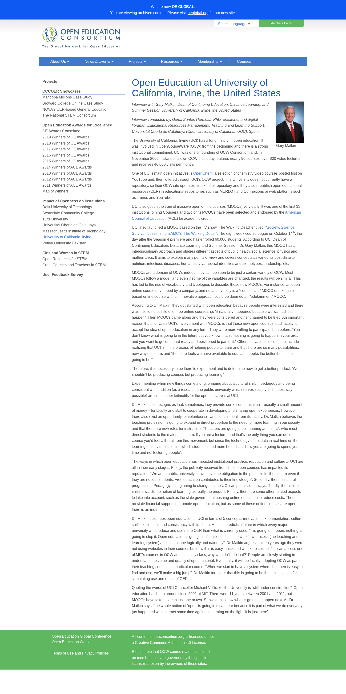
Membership (208, 61)
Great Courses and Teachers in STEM (74, 265)
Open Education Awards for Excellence (77, 125)
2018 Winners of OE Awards (65, 143)
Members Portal (281, 23)
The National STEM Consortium (69, 115)
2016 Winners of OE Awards (65, 155)
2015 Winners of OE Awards (65, 161)
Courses (244, 61)
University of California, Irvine (66, 237)
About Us (58, 61)
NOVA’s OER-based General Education (75, 109)
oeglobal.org (198, 13)
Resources (170, 61)
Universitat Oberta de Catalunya (69, 225)
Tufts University (55, 219)
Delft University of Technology (67, 207)
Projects (136, 61)
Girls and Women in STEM (65, 253)
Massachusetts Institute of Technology (73, 231)
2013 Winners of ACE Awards (67, 173)
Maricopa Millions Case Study (67, 97)
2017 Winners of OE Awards (65, 149)
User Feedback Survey (62, 275)
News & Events (97, 61)
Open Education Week (70, 642)
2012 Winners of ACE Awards (67, 179)
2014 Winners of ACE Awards (67, 167)
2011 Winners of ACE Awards (67, 185)
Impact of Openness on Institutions (73, 201)
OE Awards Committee (61, 131)
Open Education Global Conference (81, 636)
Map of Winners (55, 191)
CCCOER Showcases (61, 91)
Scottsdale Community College (68, 213)
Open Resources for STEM (64, 259)
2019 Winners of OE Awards (65, 137)
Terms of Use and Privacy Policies (80, 653)
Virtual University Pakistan (64, 243)
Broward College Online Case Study (72, 103)
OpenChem (203, 173)
